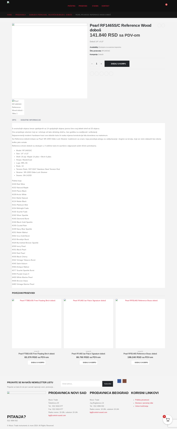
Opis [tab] (14, 120)
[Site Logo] (16, 5)
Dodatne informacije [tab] (31, 120)
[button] (159, 6)
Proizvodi (83, 6)
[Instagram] (124, 381)
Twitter (97, 74)
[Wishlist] (153, 6)
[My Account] (147, 6)
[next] (163, 25)
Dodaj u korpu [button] (37, 362)
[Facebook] (119, 381)
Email (111, 74)
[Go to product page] (36, 323)
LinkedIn (102, 74)
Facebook (92, 74)
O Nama (95, 6)
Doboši (100, 54)
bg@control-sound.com (57, 415)
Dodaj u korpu (118, 64)
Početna (71, 6)
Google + (106, 74)
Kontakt (105, 6)
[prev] (159, 25)
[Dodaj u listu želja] (116, 72)
